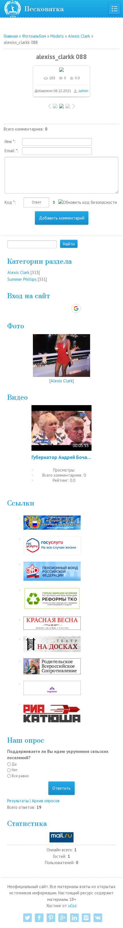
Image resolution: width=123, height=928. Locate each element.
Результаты (18, 800)
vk (98, 917)
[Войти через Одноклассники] (86, 308)
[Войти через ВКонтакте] (46, 308)
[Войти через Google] (76, 308)
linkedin (74, 917)
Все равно (20, 775)
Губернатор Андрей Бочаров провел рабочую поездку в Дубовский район (61, 457)
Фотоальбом (34, 36)
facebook (39, 917)
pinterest (51, 917)
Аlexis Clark (79, 36)
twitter (27, 917)
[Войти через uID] (37, 308)
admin (83, 91)
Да (14, 764)
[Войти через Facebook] (56, 308)
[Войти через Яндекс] (66, 308)
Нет (14, 769)
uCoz (72, 905)
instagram (86, 917)
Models (57, 36)
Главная (11, 36)
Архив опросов (45, 800)
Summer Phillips (22, 279)
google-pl (62, 917)
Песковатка (44, 8)
